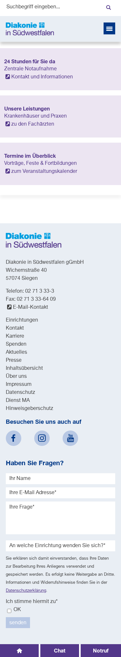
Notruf (100, 650)
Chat (60, 650)
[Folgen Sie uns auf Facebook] (13, 438)
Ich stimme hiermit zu (32, 601)
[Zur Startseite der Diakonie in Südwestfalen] (30, 29)
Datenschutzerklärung (26, 591)
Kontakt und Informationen (42, 77)
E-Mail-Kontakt (30, 307)
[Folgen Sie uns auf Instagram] (42, 438)
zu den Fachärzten (32, 124)
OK (16, 609)
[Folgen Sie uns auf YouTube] (70, 438)
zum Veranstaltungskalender (44, 171)
